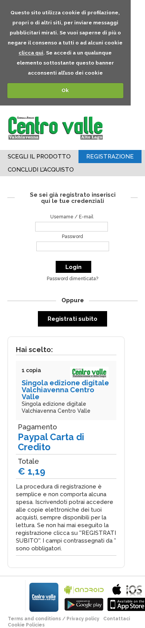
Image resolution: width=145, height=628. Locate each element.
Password (72, 236)
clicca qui (31, 53)
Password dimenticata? (72, 278)
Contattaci (116, 618)
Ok (65, 90)
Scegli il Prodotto (39, 156)
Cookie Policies (26, 625)
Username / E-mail (71, 217)
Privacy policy (83, 618)
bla (84, 596)
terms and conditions (34, 618)
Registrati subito (72, 318)
